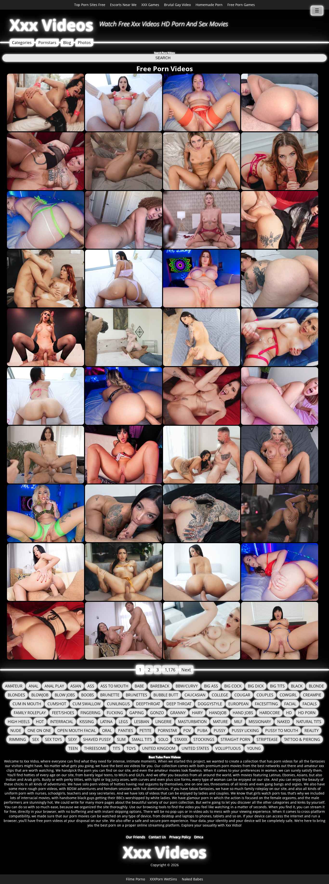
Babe (139, 686)
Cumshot (56, 703)
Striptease (267, 739)
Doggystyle (210, 703)
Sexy (72, 739)
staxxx (180, 739)
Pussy (219, 730)
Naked (283, 721)
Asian (75, 686)
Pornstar (167, 730)
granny (178, 712)
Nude (15, 730)
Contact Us (157, 837)
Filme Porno (135, 879)
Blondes (16, 695)
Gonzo (157, 712)
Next (186, 670)
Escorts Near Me (123, 4)
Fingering (90, 712)
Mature (220, 721)
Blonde (316, 686)
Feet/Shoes (63, 712)
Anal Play (54, 686)
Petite (145, 730)
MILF (238, 721)
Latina (106, 721)
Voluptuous (228, 748)
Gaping (136, 712)
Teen (73, 748)
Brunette (109, 695)
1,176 (170, 670)
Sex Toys (53, 739)
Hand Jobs (243, 712)
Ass (90, 686)
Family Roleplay (30, 712)
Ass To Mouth (114, 686)
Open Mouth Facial (76, 730)
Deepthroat (148, 703)
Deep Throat (178, 703)
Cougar (242, 695)
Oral (107, 730)
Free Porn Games (241, 4)
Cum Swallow (86, 703)
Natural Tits (308, 721)
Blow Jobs (65, 695)
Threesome (95, 748)
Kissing (86, 721)
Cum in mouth (27, 703)
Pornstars (47, 42)
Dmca (198, 837)
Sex (35, 739)
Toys (131, 748)
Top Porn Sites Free (89, 4)
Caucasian (194, 695)
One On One (39, 730)
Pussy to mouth (281, 730)
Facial (290, 703)
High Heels (19, 721)
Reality (311, 730)
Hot (40, 721)
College (220, 695)
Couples (265, 695)
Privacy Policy (180, 837)
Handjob (217, 712)
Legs (123, 721)
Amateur (13, 686)
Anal (33, 686)
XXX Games (150, 4)
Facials (310, 703)
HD (289, 712)
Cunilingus (118, 703)
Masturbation (192, 721)
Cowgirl (288, 695)
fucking (115, 712)
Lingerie (163, 721)
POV (187, 730)
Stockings (203, 739)
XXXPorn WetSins (163, 879)
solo (163, 739)
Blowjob (39, 695)
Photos (84, 42)
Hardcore (269, 712)
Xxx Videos (51, 24)
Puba (202, 730)
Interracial (61, 721)
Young (254, 748)
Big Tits (277, 686)
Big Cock (233, 686)
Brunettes (136, 695)
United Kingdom (158, 748)
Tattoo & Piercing (302, 739)
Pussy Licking (245, 730)
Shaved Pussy (97, 739)
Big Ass (211, 686)
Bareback (159, 686)
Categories (22, 42)
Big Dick (256, 686)
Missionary (260, 721)
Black (297, 686)
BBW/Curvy (187, 686)
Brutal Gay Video (177, 4)
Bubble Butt (165, 695)
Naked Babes (192, 879)
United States (195, 748)
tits (116, 748)
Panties (125, 730)
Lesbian (141, 721)
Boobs (87, 695)
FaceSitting (266, 703)
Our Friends (135, 837)
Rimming (17, 739)
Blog (67, 42)
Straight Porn (235, 739)
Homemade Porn (209, 4)
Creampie (312, 695)
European (238, 703)
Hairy (197, 712)
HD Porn (307, 712)
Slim (121, 739)
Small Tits (142, 739)
